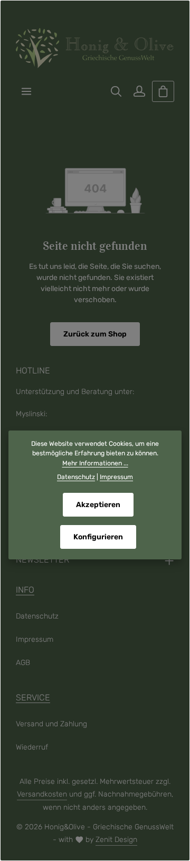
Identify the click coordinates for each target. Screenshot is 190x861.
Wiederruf (32, 747)
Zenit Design (116, 839)
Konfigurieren (98, 536)
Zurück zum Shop (95, 334)
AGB (23, 662)
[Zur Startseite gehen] (95, 48)
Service (33, 697)
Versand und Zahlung (51, 723)
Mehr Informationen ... (95, 463)
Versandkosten (42, 794)
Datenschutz (37, 616)
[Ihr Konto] (139, 91)
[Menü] (26, 91)
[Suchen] (116, 91)
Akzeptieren (98, 504)
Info (25, 590)
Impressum (34, 639)
